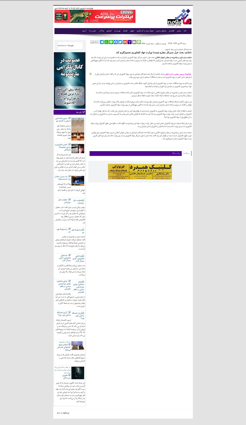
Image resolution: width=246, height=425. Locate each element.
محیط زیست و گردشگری (145, 31)
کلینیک (125, 31)
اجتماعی (109, 31)
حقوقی (132, 31)
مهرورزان (117, 31)
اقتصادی (171, 31)
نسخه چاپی (94, 42)
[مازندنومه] (179, 17)
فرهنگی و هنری (161, 31)
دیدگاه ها (186, 153)
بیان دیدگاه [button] (176, 153)
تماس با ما (92, 31)
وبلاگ (102, 31)
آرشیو (84, 31)
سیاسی (179, 31)
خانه (185, 31)
